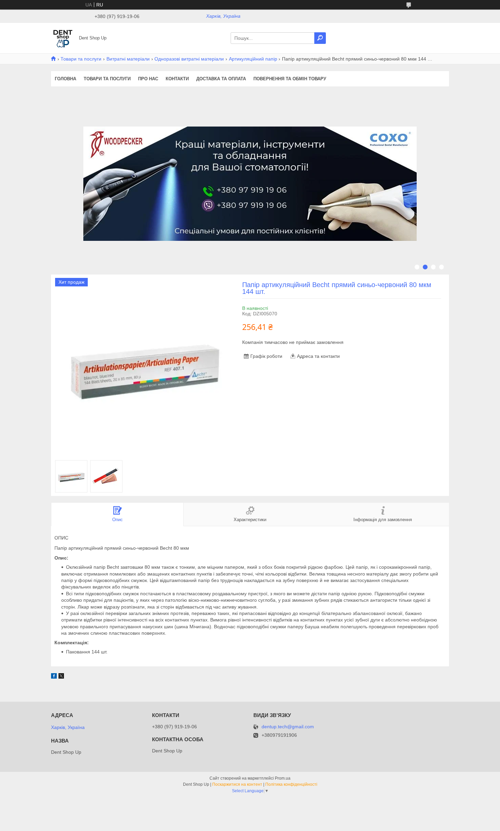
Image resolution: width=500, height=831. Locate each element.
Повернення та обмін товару (289, 78)
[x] (61, 677)
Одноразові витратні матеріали (189, 59)
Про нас (148, 78)
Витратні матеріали (128, 59)
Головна (65, 78)
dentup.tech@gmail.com (288, 726)
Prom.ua (282, 778)
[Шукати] (320, 38)
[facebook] (54, 677)
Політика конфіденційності (291, 784)
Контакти (177, 78)
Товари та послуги (81, 59)
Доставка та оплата (221, 78)
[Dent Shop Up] (63, 37)
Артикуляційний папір (253, 59)
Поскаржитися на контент (237, 784)
